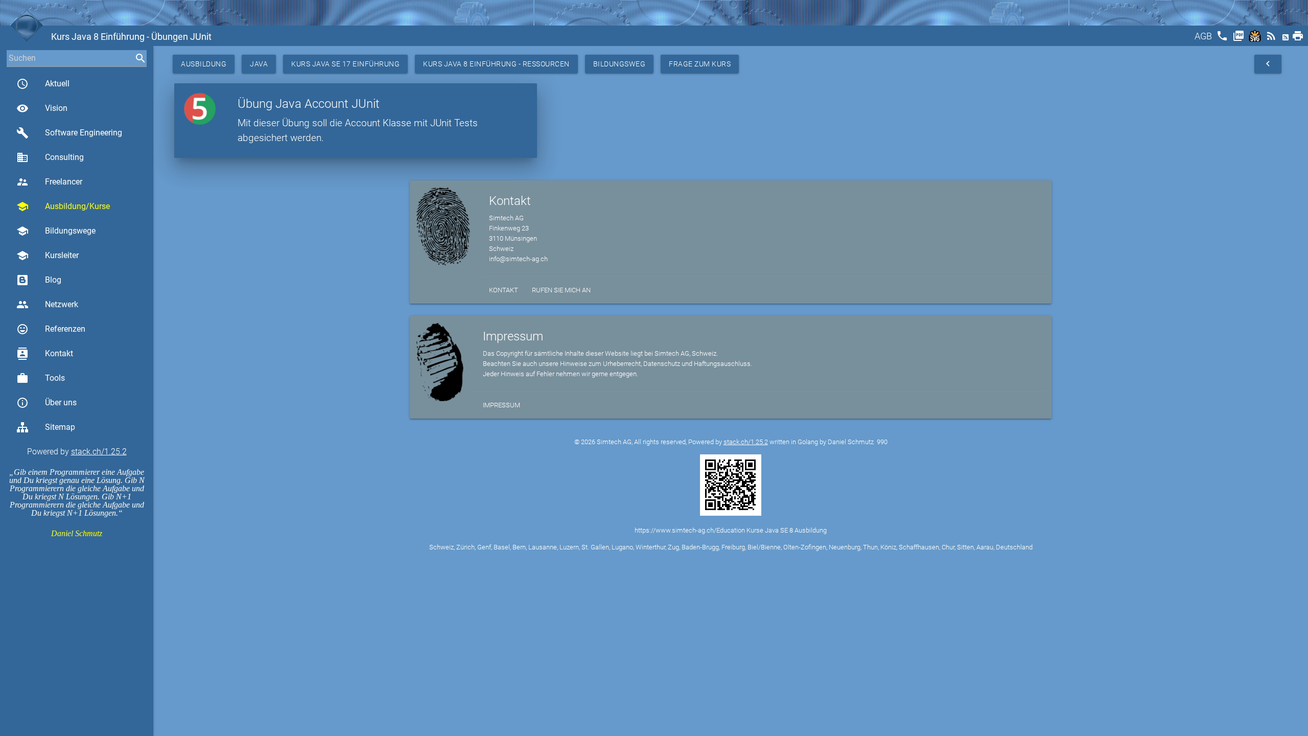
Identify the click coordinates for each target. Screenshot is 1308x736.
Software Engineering (69, 133)
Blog (53, 280)
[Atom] (1286, 39)
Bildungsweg (619, 64)
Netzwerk (47, 304)
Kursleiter (47, 255)
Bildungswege (56, 231)
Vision (41, 108)
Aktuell (42, 84)
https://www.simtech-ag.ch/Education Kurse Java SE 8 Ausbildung (731, 530)
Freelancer (49, 182)
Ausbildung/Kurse (63, 206)
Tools (40, 378)
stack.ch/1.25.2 (99, 451)
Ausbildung (203, 64)
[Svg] (1256, 39)
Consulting (50, 157)
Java (259, 64)
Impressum (501, 405)
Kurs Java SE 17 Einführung (345, 64)
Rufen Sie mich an (561, 290)
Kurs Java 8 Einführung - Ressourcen (496, 64)
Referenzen (50, 329)
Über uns (46, 403)
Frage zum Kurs (700, 64)
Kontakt (44, 354)
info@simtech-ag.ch (518, 259)
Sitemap (60, 427)
